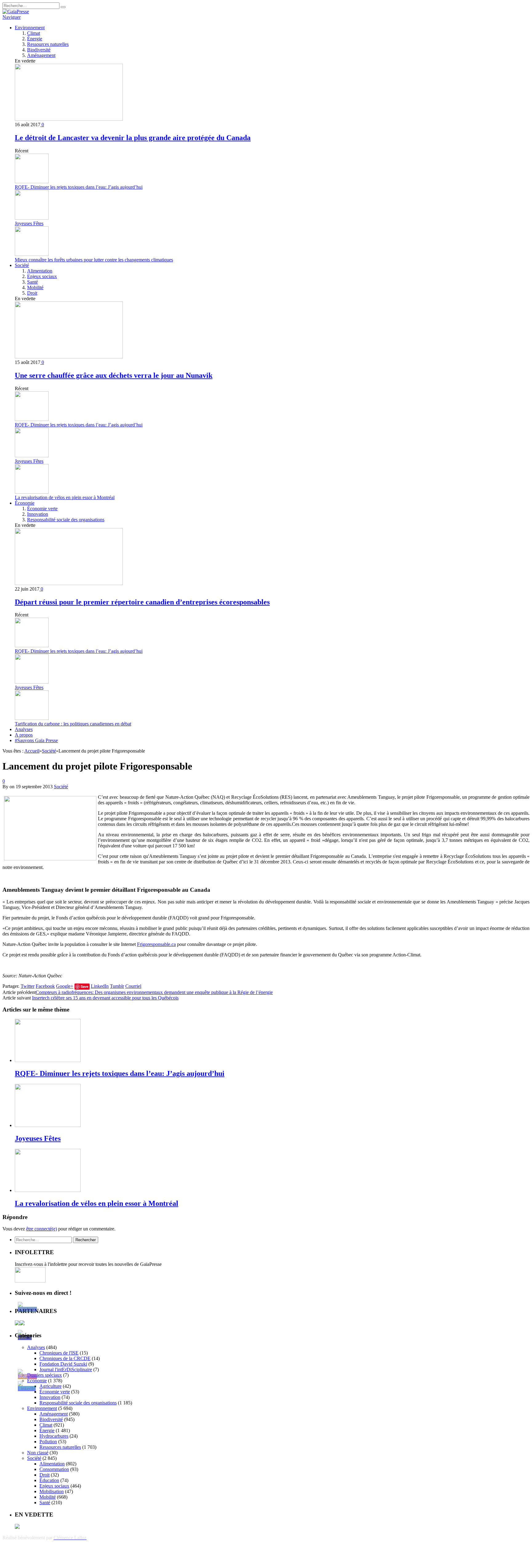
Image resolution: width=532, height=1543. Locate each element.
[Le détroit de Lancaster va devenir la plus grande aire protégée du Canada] (69, 119)
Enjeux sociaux (42, 276)
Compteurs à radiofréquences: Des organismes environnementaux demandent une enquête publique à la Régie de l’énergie (154, 992)
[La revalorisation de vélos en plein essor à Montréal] (48, 1190)
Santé (32, 282)
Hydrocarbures (53, 1436)
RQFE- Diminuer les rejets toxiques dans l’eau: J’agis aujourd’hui (79, 187)
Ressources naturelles (48, 44)
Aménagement (41, 55)
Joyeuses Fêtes (29, 223)
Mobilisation (51, 1491)
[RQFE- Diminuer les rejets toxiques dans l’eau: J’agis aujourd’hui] (48, 1060)
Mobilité (35, 287)
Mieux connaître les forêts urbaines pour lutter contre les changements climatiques (94, 259)
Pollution (48, 1441)
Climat (33, 33)
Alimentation (39, 270)
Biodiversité (38, 49)
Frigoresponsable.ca (156, 944)
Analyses (24, 729)
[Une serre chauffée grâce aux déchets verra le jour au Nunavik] (69, 356)
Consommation (54, 1469)
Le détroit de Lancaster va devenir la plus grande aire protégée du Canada (133, 138)
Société (22, 265)
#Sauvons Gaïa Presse (36, 740)
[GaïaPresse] (15, 11)
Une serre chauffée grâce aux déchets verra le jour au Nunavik (113, 375)
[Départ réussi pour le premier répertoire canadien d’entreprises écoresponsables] (69, 583)
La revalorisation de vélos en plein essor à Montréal (65, 497)
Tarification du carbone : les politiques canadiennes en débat (73, 723)
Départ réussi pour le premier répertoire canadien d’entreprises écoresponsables (142, 602)
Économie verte (42, 508)
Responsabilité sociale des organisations (65, 519)
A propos (24, 734)
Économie (24, 503)
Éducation (49, 1480)
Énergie (34, 38)
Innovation (37, 514)
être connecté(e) (41, 1228)
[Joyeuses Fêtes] (48, 1125)
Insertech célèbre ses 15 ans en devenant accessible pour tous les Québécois (105, 997)
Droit (32, 293)
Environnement (30, 27)
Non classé (37, 1452)
